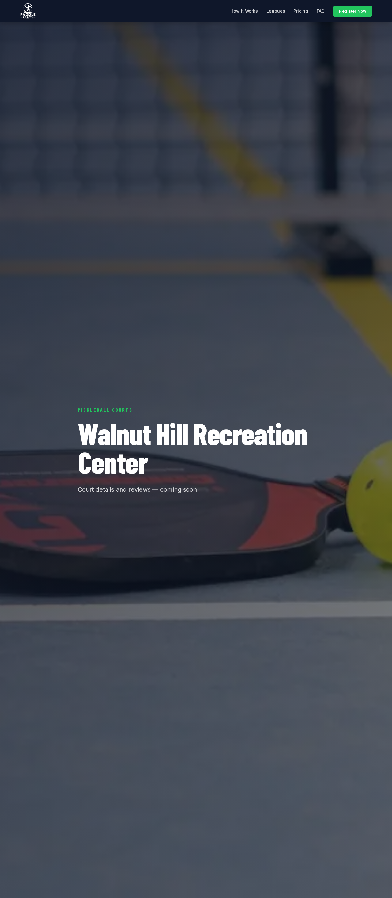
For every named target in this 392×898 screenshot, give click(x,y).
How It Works (244, 10)
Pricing (300, 10)
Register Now (352, 11)
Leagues (275, 10)
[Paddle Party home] (28, 11)
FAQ (321, 10)
